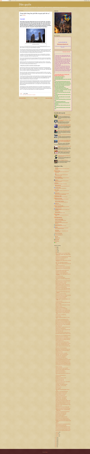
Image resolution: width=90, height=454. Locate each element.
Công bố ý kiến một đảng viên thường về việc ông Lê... (63, 408)
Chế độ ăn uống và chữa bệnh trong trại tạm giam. (62, 344)
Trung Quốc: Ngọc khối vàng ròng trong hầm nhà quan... (63, 363)
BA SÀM (56, 227)
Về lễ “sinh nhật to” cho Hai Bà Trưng (61, 314)
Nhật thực (57, 422)
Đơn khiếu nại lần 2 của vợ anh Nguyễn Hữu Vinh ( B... (63, 335)
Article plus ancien (48, 98)
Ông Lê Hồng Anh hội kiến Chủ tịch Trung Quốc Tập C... (63, 400)
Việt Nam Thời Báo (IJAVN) (59, 219)
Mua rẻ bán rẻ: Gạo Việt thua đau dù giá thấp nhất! (62, 411)
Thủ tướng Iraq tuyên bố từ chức (60, 265)
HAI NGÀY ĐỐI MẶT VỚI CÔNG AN (61, 394)
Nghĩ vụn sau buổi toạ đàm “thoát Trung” (61, 287)
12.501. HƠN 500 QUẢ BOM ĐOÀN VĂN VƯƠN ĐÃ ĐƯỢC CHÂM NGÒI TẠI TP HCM (61, 228)
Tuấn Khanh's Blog (58, 187)
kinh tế (28, 94)
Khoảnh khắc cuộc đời (59, 405)
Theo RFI (24, 15)
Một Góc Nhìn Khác (58, 185)
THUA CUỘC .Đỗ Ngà (58, 204)
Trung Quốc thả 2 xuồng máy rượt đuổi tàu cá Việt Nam (63, 295)
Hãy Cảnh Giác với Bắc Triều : (60, 380)
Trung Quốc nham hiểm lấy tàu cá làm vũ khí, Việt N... (63, 302)
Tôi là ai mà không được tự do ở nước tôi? (61, 358)
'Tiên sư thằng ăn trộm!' (59, 325)
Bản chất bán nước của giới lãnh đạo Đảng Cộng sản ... (63, 430)
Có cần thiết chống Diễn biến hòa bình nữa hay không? (63, 359)
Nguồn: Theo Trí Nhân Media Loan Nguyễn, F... (62, 262)
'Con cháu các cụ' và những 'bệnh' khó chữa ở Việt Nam (63, 256)
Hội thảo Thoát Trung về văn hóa (60, 370)
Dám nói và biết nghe (58, 303)
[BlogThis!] (24, 93)
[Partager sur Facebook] (26, 93)
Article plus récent (22, 98)
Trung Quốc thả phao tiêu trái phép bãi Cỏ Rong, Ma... (63, 339)
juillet (56, 250)
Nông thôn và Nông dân (59, 366)
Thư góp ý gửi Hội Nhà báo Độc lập (60, 307)
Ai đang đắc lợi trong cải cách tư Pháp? (61, 271)
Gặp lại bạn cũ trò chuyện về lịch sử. (61, 328)
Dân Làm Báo (57, 239)
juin (56, 249)
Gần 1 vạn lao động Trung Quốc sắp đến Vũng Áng (63, 369)
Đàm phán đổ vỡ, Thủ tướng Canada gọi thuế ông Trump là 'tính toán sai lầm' (61, 175)
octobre (57, 433)
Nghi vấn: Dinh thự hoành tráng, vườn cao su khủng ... (63, 323)
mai (56, 248)
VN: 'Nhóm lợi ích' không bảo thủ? (60, 395)
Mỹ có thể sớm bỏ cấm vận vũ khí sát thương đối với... (63, 280)
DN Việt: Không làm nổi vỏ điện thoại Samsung (62, 418)
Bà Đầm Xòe (57, 203)
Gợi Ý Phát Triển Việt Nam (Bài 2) (60, 277)
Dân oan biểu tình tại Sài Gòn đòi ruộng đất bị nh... (62, 320)
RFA (55, 242)
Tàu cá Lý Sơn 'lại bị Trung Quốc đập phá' (61, 296)
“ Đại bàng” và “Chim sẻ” (59, 306)
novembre (57, 434)
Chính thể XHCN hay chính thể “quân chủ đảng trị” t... (63, 350)
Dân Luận (56, 236)
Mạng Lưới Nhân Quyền (58, 233)
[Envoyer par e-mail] (23, 93)
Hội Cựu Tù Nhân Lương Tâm (59, 201)
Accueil (35, 98)
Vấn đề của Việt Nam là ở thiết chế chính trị (60, 225)
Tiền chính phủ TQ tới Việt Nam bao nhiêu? (60, 220)
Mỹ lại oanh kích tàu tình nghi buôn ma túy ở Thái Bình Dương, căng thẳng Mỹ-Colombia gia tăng (62, 194)
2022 (56, 446)
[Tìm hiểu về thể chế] (63, 52)
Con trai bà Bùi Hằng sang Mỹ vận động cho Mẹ (62, 270)
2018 (56, 441)
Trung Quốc (33, 94)
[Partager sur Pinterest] (27, 93)
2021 (56, 445)
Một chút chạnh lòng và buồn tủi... (60, 415)
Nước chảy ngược (58, 388)
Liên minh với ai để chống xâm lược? (61, 375)
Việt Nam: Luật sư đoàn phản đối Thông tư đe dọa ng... (63, 343)
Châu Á (24, 94)
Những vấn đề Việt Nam (58, 198)
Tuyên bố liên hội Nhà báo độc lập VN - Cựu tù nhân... (63, 403)
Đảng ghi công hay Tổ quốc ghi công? (61, 283)
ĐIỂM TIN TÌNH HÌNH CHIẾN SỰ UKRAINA (64, 130)
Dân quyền (25, 4)
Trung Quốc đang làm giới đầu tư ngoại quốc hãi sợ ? (63, 311)
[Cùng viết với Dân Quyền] (62, 41)
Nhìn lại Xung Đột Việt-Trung (59, 340)
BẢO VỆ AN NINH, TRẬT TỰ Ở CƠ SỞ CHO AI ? (61, 196)
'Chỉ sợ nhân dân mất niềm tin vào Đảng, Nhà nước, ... (63, 332)
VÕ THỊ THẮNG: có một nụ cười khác (61, 385)
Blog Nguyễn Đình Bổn (58, 217)
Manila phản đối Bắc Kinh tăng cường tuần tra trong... (63, 310)
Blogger (46, 452)
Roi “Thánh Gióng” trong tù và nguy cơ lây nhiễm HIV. (63, 324)
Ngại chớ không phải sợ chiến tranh (63, 160)
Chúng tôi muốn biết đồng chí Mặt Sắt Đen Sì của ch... (63, 426)
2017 (56, 440)
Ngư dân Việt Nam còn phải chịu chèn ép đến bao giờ (63, 329)
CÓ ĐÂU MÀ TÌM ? (58, 376)
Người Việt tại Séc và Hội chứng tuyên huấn (62, 257)
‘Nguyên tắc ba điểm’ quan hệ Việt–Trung (61, 399)
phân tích (30, 94)
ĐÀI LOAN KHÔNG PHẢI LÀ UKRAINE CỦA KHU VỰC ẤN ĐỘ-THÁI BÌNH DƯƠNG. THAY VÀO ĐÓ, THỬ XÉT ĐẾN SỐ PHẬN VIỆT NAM (64, 141)
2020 (56, 444)
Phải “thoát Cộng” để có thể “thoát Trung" (61, 396)
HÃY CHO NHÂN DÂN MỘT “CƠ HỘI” (60, 212)
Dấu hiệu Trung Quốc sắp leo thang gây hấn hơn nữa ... (63, 362)
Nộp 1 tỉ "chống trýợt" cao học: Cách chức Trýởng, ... (63, 253)
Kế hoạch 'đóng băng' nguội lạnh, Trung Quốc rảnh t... (63, 284)
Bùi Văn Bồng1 (57, 214)
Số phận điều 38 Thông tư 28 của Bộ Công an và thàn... (63, 404)
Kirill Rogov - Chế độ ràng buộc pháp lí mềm (62, 391)
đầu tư (26, 94)
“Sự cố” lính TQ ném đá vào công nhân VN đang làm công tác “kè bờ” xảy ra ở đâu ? (61, 199)
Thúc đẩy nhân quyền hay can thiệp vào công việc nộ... (63, 338)
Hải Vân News (57, 230)
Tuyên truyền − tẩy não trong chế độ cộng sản (62, 354)
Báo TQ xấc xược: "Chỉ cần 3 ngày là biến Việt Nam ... (63, 288)
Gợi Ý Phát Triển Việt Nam (59, 276)
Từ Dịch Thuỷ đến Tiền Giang (60, 379)
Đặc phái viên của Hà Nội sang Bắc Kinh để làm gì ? (63, 419)
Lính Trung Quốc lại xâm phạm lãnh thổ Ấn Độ (62, 319)
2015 (56, 437)
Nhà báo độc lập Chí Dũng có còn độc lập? (61, 353)
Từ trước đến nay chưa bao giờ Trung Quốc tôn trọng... (63, 429)
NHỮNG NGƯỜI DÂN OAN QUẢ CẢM (61, 425)
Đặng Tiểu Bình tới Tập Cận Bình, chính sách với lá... (63, 349)
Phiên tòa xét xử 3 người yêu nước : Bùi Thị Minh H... (63, 381)
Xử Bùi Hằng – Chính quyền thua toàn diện (61, 384)
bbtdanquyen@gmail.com (62, 44)
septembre (57, 432)
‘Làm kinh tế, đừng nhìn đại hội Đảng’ (61, 297)
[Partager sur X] (25, 93)
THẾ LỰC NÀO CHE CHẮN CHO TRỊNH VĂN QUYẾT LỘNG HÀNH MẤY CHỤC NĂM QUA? (64, 125)
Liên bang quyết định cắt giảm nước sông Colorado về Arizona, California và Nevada (62, 178)
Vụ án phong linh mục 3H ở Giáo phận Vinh (60, 188)
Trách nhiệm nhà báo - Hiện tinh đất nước (61, 355)
